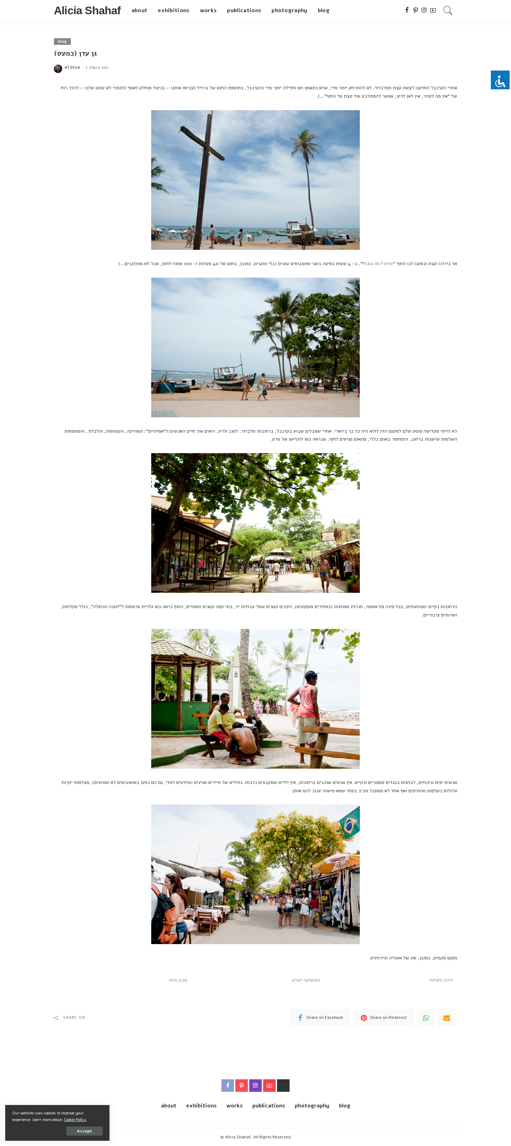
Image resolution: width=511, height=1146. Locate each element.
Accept (84, 1131)
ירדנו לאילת (441, 980)
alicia (72, 67)
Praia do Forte (378, 263)
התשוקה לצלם (306, 980)
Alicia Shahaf (87, 10)
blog (62, 41)
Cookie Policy (75, 1119)
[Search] (448, 10)
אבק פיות (178, 980)
